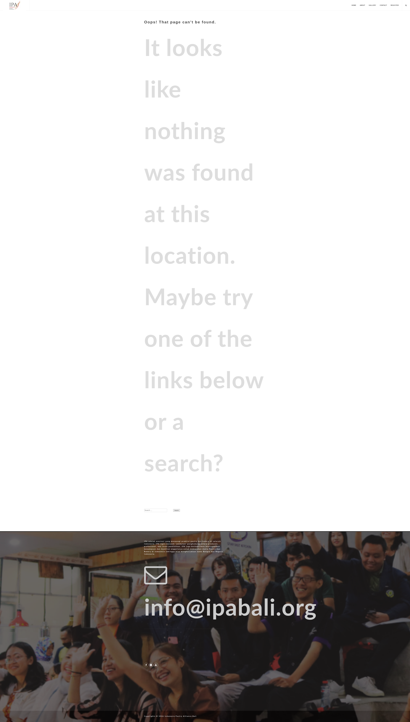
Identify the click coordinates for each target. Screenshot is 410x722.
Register (395, 5)
